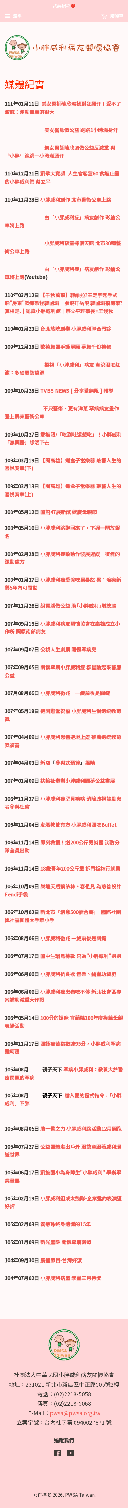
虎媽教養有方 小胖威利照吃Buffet (78, 824)
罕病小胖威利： (80, 1069)
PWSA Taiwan (80, 1494)
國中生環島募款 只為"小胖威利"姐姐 (80, 955)
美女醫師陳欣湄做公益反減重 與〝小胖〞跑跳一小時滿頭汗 (60, 151)
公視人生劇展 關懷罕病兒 (68, 649)
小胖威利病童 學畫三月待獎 (70, 1278)
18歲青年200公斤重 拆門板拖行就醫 (80, 868)
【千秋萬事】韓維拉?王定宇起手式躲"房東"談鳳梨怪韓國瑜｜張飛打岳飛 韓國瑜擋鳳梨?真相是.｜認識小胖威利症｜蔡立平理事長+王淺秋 (64, 303)
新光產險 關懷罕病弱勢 (65, 1242)
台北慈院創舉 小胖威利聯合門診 (75, 328)
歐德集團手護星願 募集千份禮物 (75, 346)
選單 (17, 15)
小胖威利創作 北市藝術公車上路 (75, 199)
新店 (45, 762)
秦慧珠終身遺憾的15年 (65, 1224)
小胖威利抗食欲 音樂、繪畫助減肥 (78, 974)
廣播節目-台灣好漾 (61, 1260)
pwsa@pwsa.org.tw (75, 1413)
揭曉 (90, 762)
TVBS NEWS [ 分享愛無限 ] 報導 (76, 390)
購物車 (116, 15)
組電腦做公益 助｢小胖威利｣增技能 (78, 605)
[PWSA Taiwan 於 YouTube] (70, 1453)
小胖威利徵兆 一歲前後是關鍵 (75, 693)
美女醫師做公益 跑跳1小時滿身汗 (81, 129)
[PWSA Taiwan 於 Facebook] (57, 1453)
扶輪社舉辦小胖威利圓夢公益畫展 (77, 780)
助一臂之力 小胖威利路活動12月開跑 (81, 1128)
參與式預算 (67, 762)
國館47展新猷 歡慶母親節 (68, 512)
